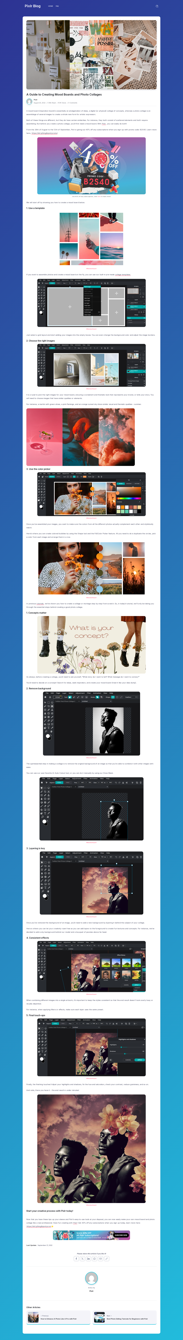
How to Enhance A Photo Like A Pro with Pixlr (59, 1319)
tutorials (40, 604)
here (99, 196)
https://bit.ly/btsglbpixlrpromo (44, 133)
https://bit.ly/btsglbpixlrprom (39, 1226)
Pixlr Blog (33, 6)
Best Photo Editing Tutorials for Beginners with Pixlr (127, 1319)
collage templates (122, 275)
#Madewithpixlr (91, 268)
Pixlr (35, 100)
